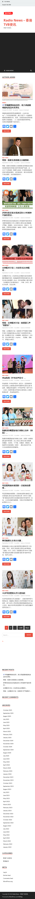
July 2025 (6, 719)
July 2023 (6, 792)
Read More (7, 131)
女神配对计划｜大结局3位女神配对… (15, 688)
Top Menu (7, 1)
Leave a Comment (24, 110)
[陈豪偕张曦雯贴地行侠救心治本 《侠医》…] (17, 417)
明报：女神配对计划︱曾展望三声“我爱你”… (17, 691)
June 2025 (6, 722)
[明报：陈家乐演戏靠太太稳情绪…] (17, 147)
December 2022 (8, 813)
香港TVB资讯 (5, 157)
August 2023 (7, 789)
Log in (5, 872)
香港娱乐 (4, 102)
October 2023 (7, 783)
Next (27, 628)
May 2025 (6, 725)
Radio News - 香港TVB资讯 (20, 894)
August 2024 (7, 753)
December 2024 (8, 740)
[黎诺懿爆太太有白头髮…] (17, 527)
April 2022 (6, 838)
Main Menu (10, 70)
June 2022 (6, 832)
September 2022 (8, 823)
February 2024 (7, 771)
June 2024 (6, 759)
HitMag (20, 896)
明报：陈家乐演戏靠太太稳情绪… (16, 160)
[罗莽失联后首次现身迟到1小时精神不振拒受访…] (17, 200)
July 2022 (6, 829)
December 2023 (8, 777)
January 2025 (7, 737)
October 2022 (7, 819)
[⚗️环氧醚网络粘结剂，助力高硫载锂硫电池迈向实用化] (17, 92)
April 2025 (6, 728)
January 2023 (7, 810)
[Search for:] (17, 635)
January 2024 (7, 774)
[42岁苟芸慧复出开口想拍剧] (17, 580)
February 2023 (7, 807)
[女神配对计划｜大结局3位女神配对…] (17, 255)
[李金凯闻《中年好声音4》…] (17, 365)
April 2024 (6, 765)
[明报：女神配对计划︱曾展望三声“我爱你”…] (17, 310)
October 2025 (7, 710)
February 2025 (7, 734)
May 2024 (6, 762)
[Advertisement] (17, 50)
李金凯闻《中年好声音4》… (13, 378)
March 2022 (7, 841)
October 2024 (7, 746)
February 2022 (7, 844)
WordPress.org (8, 881)
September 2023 (8, 786)
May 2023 (6, 798)
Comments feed (8, 878)
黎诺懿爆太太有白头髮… (12, 540)
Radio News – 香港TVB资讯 (18, 22)
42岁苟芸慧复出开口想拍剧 (13, 593)
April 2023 (6, 801)
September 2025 (8, 713)
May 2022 (6, 835)
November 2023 (8, 780)
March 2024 (7, 768)
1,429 (20, 628)
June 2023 (6, 795)
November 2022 (8, 816)
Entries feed (6, 875)
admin (16, 110)
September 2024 (8, 749)
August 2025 (7, 716)
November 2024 (8, 743)
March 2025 (7, 731)
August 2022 (7, 826)
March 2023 (7, 804)
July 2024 (6, 756)
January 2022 (7, 847)
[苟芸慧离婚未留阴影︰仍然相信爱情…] (17, 472)
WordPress (12, 896)
